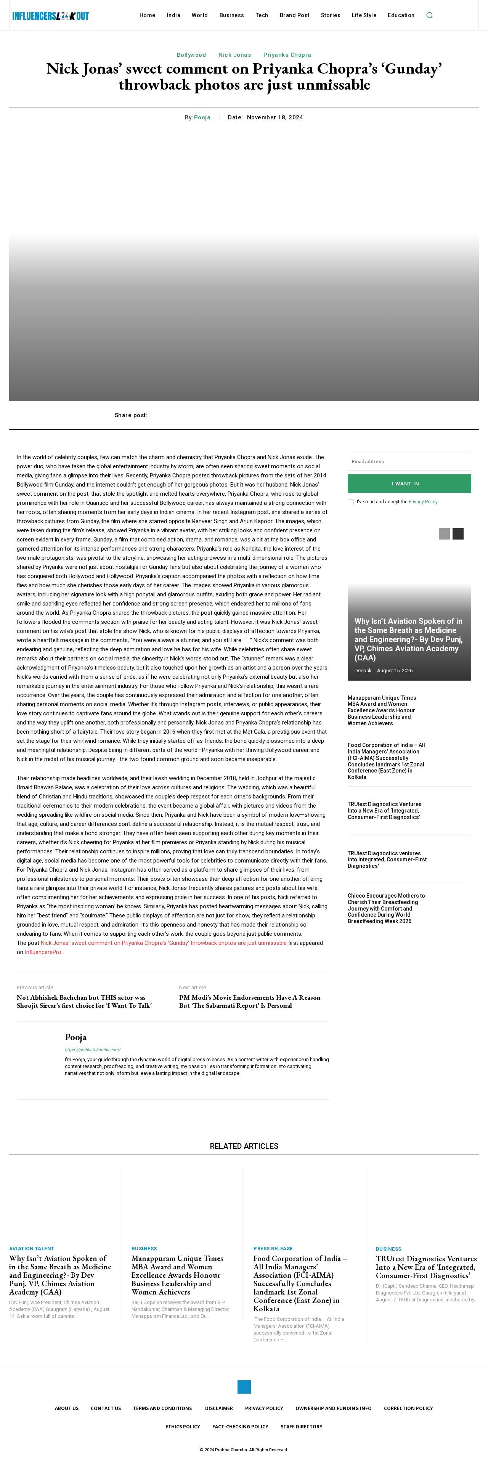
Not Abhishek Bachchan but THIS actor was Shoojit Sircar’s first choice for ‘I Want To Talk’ (84, 1001)
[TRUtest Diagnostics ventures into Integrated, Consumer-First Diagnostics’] (452, 859)
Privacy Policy (423, 501)
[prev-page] (444, 534)
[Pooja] (35, 1060)
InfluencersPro (43, 952)
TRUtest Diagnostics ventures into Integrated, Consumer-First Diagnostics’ (387, 859)
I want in (405, 484)
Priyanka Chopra (287, 54)
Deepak (363, 670)
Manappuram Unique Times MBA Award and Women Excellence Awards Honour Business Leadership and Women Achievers (382, 710)
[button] (429, 15)
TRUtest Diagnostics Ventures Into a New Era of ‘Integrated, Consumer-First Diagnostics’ (385, 810)
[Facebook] (244, 1387)
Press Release (273, 1248)
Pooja (202, 117)
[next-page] (458, 534)
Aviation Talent (32, 1248)
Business (144, 1248)
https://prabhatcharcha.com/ (92, 1049)
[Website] (68, 1085)
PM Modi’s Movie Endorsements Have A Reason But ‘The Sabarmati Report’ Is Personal (250, 1001)
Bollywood (191, 54)
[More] (365, 415)
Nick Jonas (234, 54)
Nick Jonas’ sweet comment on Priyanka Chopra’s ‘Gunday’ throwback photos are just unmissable (164, 943)
